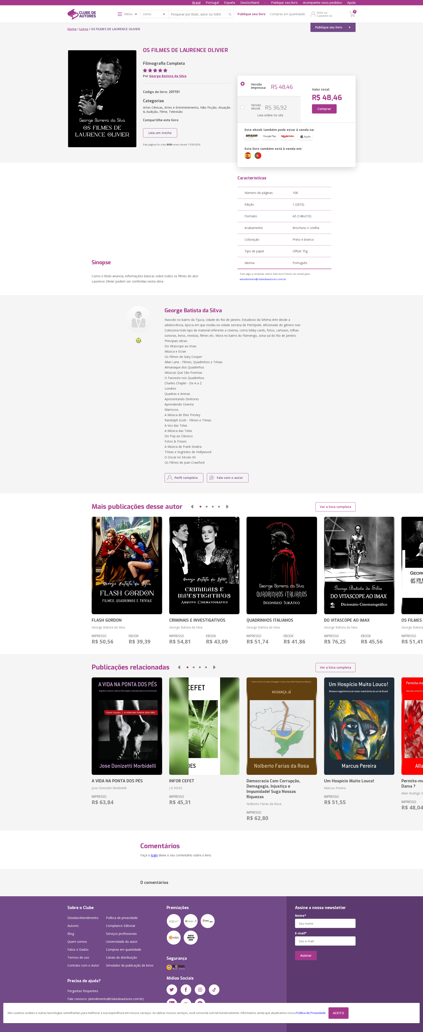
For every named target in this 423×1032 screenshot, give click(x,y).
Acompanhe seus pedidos (322, 2)
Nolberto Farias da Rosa (264, 804)
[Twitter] (172, 989)
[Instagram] (200, 989)
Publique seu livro (284, 2)
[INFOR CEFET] (204, 726)
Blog (70, 934)
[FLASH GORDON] (127, 565)
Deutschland (249, 2)
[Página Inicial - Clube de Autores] (81, 15)
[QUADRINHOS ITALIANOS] (282, 565)
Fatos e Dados (78, 949)
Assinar (306, 955)
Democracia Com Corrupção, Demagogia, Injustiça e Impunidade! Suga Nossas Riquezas (273, 789)
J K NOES (175, 788)
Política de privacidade (122, 918)
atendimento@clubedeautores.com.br (263, 279)
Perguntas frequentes (82, 991)
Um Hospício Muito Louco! (349, 781)
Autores (73, 926)
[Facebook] (186, 989)
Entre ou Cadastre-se (324, 14)
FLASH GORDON (107, 620)
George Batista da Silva (167, 76)
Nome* (300, 915)
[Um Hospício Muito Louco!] (359, 726)
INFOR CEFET (181, 781)
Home (71, 29)
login (154, 855)
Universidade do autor (121, 941)
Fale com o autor (230, 478)
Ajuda (351, 2)
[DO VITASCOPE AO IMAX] (359, 565)
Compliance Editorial (120, 926)
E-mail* (301, 933)
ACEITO (338, 1013)
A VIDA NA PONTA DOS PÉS (117, 781)
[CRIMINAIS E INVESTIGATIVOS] (204, 565)
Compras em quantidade (287, 14)
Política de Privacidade (311, 1013)
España (229, 2)
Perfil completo (186, 478)
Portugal (212, 2)
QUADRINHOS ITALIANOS (270, 620)
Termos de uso (78, 957)
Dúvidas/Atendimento (82, 918)
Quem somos (77, 941)
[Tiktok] (214, 989)
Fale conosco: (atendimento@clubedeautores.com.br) (105, 999)
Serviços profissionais (121, 934)
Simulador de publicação (130, 965)
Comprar (324, 109)
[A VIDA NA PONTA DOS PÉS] (127, 726)
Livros (83, 29)
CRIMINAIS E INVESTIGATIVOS (197, 620)
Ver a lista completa (335, 507)
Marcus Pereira (335, 788)
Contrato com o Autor (83, 965)
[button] (192, 506)
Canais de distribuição (121, 957)
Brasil (196, 2)
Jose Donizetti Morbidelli (109, 788)
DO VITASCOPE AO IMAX (347, 620)
